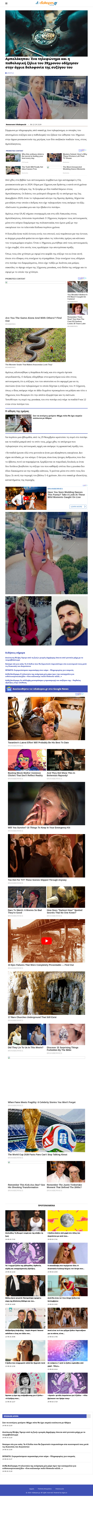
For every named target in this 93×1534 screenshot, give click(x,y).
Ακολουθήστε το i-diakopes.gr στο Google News (41, 688)
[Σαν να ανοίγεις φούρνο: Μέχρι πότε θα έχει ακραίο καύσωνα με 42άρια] (18, 423)
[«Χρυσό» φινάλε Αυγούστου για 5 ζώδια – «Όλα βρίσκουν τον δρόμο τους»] (68, 1383)
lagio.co (64, 1493)
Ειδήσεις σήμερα (15, 652)
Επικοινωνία (60, 1489)
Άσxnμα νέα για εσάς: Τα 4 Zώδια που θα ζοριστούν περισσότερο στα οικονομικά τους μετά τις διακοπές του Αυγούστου (46, 665)
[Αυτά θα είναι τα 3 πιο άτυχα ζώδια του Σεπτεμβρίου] (68, 1285)
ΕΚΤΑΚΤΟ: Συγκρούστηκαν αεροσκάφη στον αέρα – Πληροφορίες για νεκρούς (39, 670)
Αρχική (31, 1489)
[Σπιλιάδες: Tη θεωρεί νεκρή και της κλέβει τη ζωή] (25, 1220)
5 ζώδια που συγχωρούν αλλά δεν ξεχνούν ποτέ (25, 1363)
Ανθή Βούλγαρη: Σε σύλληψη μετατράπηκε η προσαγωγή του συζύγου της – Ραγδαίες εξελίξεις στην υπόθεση (43, 681)
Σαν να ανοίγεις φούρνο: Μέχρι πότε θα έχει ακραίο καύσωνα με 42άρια (57, 417)
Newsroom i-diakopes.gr (16, 124)
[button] (46, 33)
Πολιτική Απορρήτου (45, 1489)
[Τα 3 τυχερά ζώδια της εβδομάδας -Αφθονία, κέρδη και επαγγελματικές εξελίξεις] (25, 1253)
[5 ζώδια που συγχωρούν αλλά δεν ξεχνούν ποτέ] (25, 1350)
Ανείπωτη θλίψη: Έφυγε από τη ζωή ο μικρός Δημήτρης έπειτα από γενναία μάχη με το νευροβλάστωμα (44, 658)
